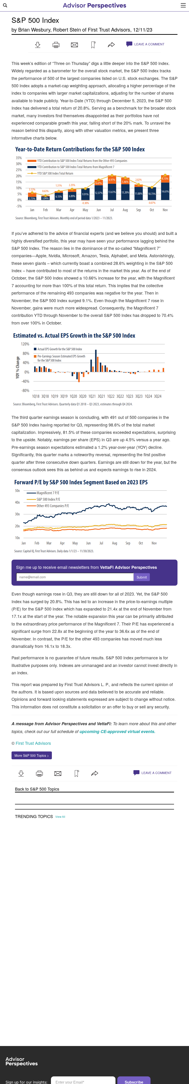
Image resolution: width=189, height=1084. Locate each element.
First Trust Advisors (109, 29)
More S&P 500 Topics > (32, 755)
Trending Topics (34, 816)
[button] (37, 45)
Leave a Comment (148, 44)
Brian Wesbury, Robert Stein (49, 29)
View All (60, 816)
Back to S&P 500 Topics (37, 789)
